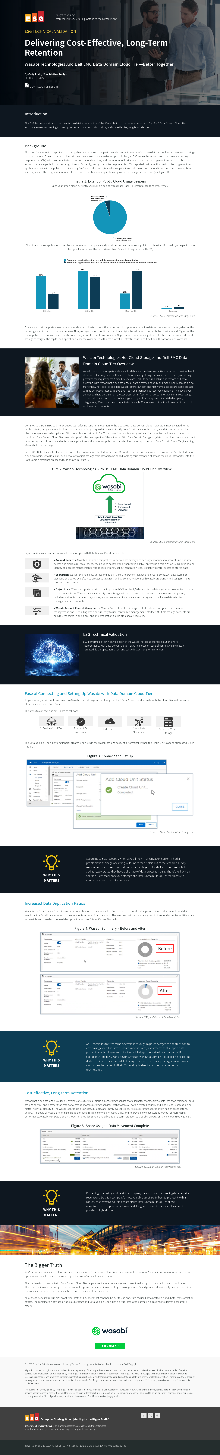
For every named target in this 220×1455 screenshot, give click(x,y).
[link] (110, 86)
